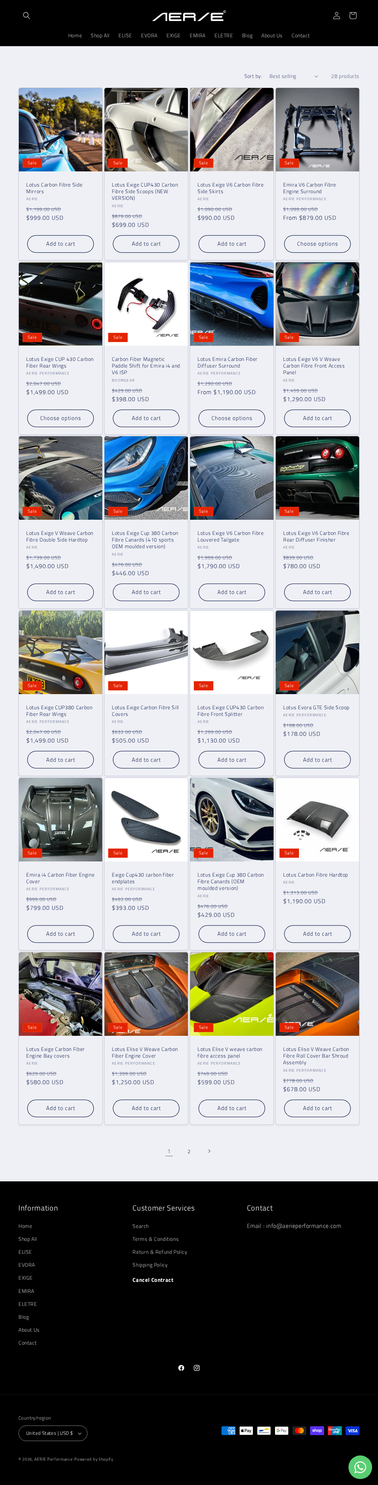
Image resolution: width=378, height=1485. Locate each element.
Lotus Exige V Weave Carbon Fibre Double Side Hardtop (59, 536)
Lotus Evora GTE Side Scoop (316, 707)
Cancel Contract (153, 1280)
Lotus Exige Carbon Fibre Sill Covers (145, 710)
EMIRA (26, 1291)
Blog (23, 1317)
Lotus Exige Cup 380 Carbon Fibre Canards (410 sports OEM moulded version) (145, 540)
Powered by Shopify (93, 1459)
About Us (29, 1330)
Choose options (317, 243)
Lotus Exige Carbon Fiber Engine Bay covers (55, 1052)
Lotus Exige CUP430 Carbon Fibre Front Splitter (230, 710)
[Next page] (209, 1151)
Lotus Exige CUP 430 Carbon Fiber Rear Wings (60, 362)
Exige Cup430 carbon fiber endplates (143, 878)
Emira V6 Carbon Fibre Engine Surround (309, 188)
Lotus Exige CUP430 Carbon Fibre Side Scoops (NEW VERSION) (145, 191)
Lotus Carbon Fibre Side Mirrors (54, 188)
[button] (26, 15)
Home (25, 1226)
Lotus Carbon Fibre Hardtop (315, 874)
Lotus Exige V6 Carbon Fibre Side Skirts (230, 188)
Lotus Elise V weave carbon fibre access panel (229, 1052)
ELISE (25, 1252)
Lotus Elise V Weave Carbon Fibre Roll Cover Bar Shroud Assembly (316, 1056)
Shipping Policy (150, 1265)
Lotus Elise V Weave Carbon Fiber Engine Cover (145, 1052)
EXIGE (25, 1277)
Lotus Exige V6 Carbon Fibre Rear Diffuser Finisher (316, 536)
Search (141, 1226)
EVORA (26, 1265)
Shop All (27, 1239)
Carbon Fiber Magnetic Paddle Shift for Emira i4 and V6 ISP (146, 366)
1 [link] (169, 1151)
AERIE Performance (53, 1459)
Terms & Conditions (156, 1239)
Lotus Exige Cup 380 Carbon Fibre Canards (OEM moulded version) (230, 881)
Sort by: (253, 76)
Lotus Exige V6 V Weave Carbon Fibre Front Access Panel (314, 366)
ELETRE (27, 1304)
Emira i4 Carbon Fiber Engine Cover (60, 878)
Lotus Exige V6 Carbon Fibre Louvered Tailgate (230, 536)
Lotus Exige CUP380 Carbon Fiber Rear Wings (59, 710)
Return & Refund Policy (160, 1252)
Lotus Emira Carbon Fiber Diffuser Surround (227, 362)
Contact (27, 1342)
